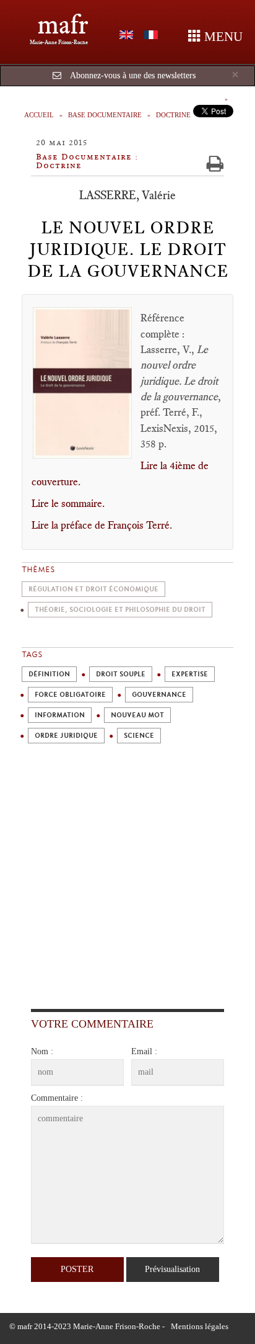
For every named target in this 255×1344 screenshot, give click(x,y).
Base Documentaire (105, 115)
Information (60, 715)
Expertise (189, 674)
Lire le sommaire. (68, 503)
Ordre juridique (66, 736)
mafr (63, 24)
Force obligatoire (70, 695)
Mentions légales (199, 1326)
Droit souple (120, 674)
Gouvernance (159, 695)
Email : (144, 1051)
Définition (49, 674)
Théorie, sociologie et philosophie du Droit (120, 610)
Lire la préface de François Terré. (102, 525)
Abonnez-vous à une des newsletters (133, 75)
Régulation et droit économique (93, 589)
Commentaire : (57, 1098)
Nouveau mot (137, 715)
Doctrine (173, 115)
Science (139, 736)
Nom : (42, 1051)
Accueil (39, 115)
